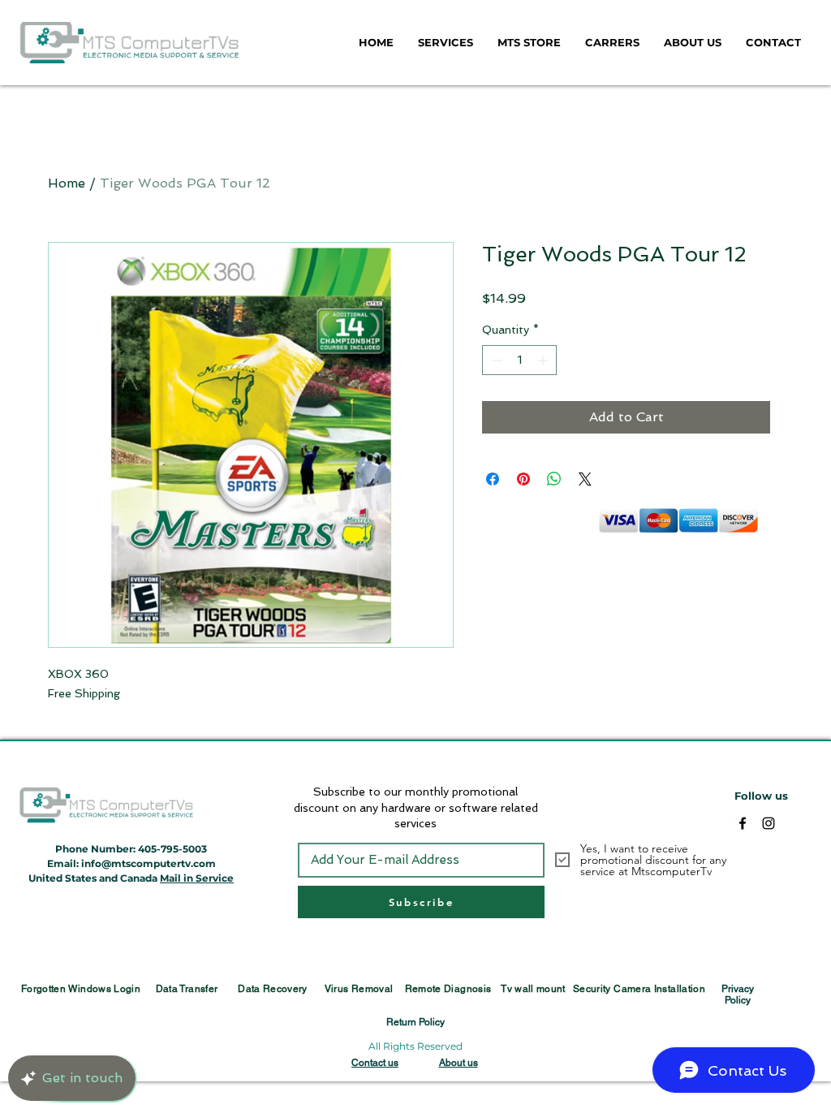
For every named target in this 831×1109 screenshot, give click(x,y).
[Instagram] (768, 823)
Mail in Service (197, 878)
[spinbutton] (519, 360)
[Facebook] (742, 823)
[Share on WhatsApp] (554, 479)
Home (66, 183)
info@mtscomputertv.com (148, 863)
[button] (445, 42)
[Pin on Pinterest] (523, 479)
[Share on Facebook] (492, 479)
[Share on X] (585, 479)
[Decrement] (494, 360)
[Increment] (544, 360)
